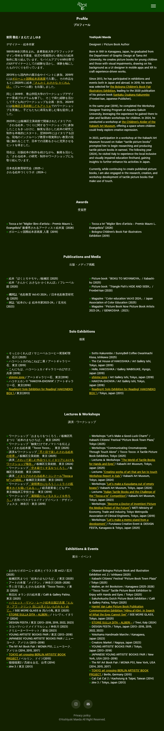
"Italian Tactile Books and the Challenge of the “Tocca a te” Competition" (122, 494)
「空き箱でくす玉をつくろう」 (48, 468)
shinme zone (17, 377)
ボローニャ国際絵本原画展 (29, 79)
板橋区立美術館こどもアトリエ (31, 106)
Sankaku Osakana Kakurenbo (131, 94)
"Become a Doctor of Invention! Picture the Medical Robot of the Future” (122, 506)
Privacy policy (82, 715)
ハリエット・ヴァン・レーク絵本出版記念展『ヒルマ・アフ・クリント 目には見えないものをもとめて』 (39, 606)
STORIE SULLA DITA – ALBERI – (29, 614)
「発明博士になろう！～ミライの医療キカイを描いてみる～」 (39, 486)
